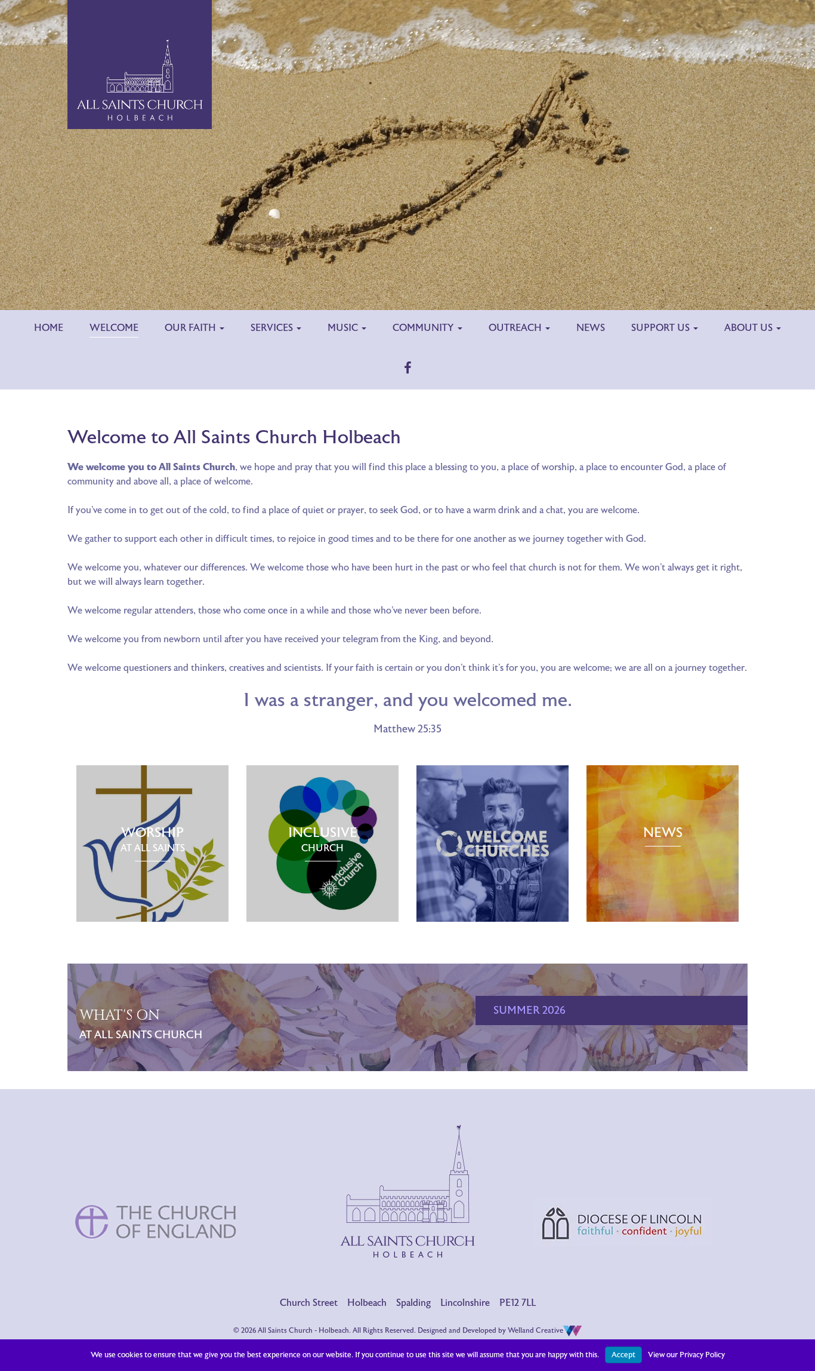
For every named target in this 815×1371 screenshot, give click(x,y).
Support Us (661, 328)
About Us (749, 328)
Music (344, 328)
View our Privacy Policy (686, 1355)
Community (424, 328)
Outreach (516, 328)
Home (48, 328)
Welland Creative (535, 1330)
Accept (623, 1355)
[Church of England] (156, 1171)
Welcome (113, 328)
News (590, 328)
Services (273, 328)
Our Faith (191, 328)
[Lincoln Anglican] (622, 1173)
